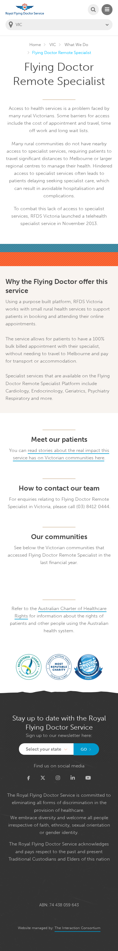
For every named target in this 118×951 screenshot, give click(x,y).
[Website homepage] (24, 9)
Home (35, 44)
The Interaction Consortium (77, 928)
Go (84, 749)
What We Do (76, 44)
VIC (52, 44)
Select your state (43, 749)
